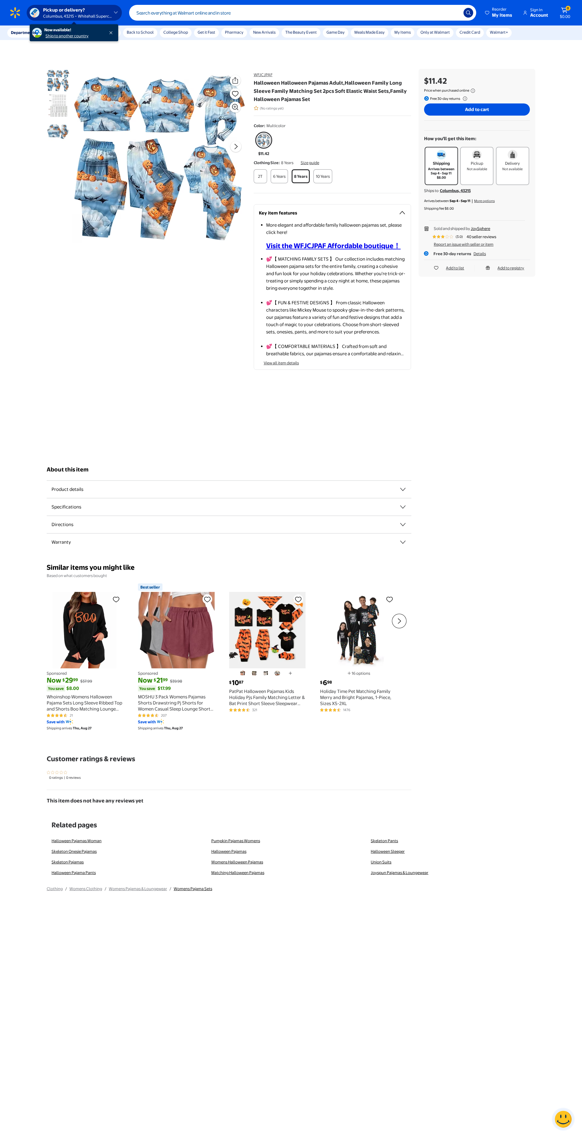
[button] (499, 13)
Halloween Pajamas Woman (77, 840)
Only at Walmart (435, 32)
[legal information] (472, 90)
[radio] (264, 144)
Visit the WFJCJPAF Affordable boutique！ (333, 245)
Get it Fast (206, 32)
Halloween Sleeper (388, 851)
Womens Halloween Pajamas (237, 861)
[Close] (112, 32)
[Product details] (402, 489)
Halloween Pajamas (228, 851)
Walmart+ (499, 32)
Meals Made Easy (369, 32)
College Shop (175, 32)
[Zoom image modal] (235, 107)
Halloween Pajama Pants (74, 872)
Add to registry (510, 267)
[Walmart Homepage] (15, 13)
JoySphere (480, 228)
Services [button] (61, 32)
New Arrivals (264, 32)
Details (479, 253)
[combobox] (302, 13)
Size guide (310, 162)
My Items (402, 32)
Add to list (455, 267)
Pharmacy (234, 32)
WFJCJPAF (263, 74)
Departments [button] (23, 32)
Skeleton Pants (384, 840)
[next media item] (235, 146)
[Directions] (402, 524)
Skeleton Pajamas (68, 861)
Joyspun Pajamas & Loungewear (399, 872)
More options (484, 201)
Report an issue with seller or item (463, 244)
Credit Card (470, 32)
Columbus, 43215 (455, 190)
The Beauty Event (301, 32)
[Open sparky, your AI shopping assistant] (563, 1119)
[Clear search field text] (454, 13)
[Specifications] (402, 507)
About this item (68, 469)
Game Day (335, 32)
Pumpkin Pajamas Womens (235, 840)
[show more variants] (290, 673)
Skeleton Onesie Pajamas (74, 851)
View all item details (281, 362)
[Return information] (463, 98)
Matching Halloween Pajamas (237, 872)
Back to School (140, 32)
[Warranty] (402, 542)
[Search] (468, 13)
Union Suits (381, 861)
